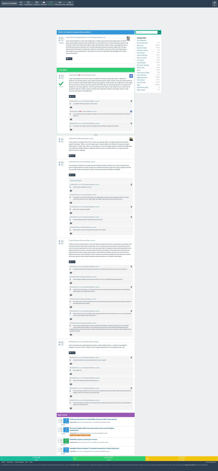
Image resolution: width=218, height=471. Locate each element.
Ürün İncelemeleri (142, 43)
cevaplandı (93, 75)
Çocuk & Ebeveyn (80, 451)
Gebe (26, 462)
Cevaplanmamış (28, 4)
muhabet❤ (84, 435)
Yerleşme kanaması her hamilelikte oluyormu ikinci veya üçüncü (93, 419)
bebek (31, 462)
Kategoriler (37, 4)
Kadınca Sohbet (9, 3)
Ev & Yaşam (140, 60)
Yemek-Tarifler (141, 82)
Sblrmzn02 (93, 451)
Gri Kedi (93, 422)
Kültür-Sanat (140, 67)
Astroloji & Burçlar (142, 50)
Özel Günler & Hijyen (143, 72)
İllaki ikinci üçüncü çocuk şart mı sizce (83, 439)
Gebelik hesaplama (19, 462)
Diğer (78, 433)
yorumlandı (96, 101)
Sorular (21, 4)
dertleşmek (72, 435)
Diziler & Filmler (142, 57)
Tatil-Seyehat (141, 80)
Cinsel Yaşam (141, 53)
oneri (89, 435)
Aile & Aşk (74, 37)
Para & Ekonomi (141, 75)
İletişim (3, 462)
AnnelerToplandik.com (211, 462)
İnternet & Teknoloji (143, 65)
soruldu (103, 37)
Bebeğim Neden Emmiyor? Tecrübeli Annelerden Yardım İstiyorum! (94, 448)
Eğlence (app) (141, 90)
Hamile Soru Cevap (60, 4)
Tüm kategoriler (141, 40)
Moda (138, 70)
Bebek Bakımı (69, 4)
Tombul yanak (90, 442)
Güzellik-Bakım (141, 62)
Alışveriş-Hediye (142, 48)
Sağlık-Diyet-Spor (80, 422)
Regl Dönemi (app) (142, 87)
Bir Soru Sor (51, 4)
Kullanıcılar (44, 4)
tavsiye (78, 435)
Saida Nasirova (90, 433)
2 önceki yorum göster (76, 180)
